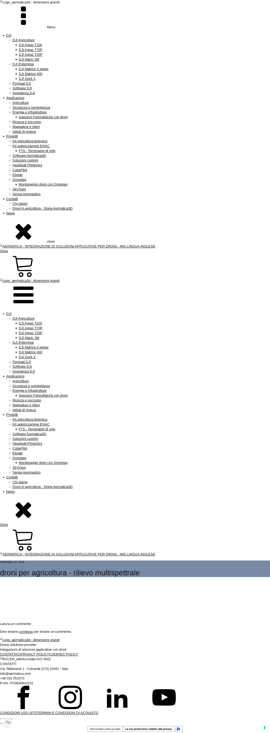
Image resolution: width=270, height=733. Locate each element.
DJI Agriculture (23, 40)
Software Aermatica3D (29, 156)
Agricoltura (20, 103)
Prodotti (12, 136)
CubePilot (19, 170)
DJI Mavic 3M (29, 59)
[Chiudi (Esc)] (11, 718)
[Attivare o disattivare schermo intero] (4, 718)
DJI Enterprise (23, 64)
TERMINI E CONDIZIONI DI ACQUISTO (67, 713)
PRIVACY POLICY (35, 654)
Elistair (17, 175)
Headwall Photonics (27, 165)
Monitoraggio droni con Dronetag (43, 184)
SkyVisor (19, 189)
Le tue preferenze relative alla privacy (148, 729)
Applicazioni (15, 98)
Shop (4, 251)
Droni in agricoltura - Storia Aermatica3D (42, 208)
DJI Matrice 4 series (33, 69)
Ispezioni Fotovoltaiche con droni (43, 117)
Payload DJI (21, 83)
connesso (26, 632)
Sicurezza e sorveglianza (31, 107)
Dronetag (19, 180)
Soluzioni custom (25, 160)
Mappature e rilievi (26, 127)
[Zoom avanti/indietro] (1, 718)
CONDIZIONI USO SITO (18, 713)
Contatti (12, 199)
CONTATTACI (10, 654)
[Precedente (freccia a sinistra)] (1, 723)
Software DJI (22, 88)
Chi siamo (20, 203)
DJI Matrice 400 (30, 74)
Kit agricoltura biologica (29, 141)
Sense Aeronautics (26, 194)
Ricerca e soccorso (26, 122)
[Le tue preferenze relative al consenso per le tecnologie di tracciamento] (265, 728)
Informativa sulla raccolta (105, 729)
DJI (8, 35)
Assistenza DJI (23, 93)
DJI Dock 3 (27, 79)
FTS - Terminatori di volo (37, 151)
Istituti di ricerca (24, 131)
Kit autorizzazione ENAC (31, 146)
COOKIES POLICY (63, 654)
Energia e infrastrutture (29, 112)
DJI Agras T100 (30, 45)
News (10, 213)
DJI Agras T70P (30, 50)
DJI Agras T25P (30, 55)
